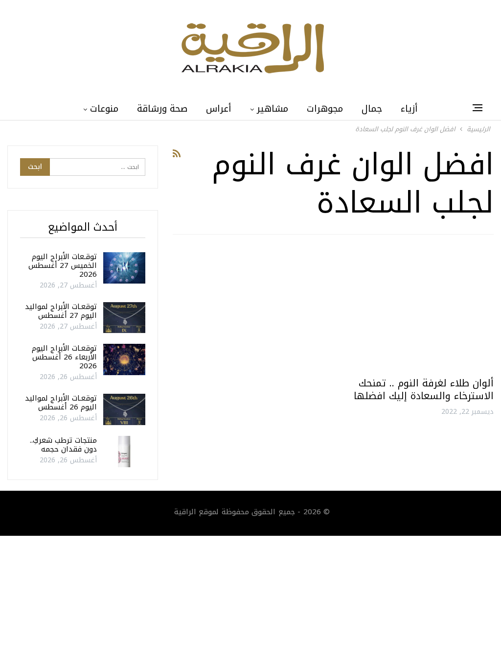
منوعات (104, 109)
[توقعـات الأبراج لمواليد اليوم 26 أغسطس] (124, 409)
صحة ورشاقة (162, 109)
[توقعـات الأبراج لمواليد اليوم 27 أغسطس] (124, 318)
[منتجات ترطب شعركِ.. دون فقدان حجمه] (124, 451)
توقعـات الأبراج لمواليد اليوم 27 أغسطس (61, 311)
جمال (372, 109)
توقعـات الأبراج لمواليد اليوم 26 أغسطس (61, 402)
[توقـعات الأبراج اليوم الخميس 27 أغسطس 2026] (124, 268)
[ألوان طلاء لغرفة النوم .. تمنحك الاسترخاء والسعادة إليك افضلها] (418, 309)
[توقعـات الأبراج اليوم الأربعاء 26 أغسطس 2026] (124, 359)
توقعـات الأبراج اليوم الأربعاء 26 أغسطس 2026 (64, 357)
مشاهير (272, 109)
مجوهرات (325, 109)
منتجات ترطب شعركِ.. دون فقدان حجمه (63, 444)
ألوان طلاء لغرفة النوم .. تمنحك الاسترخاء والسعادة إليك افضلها (424, 389)
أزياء (409, 109)
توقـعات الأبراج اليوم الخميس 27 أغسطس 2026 (62, 265)
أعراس (218, 109)
